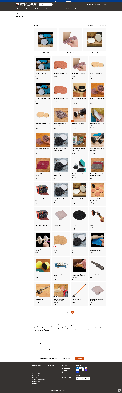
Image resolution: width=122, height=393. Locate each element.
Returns (34, 371)
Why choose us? (50, 370)
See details (68, 1)
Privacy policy (50, 371)
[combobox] (46, 4)
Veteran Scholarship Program (38, 379)
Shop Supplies (49, 9)
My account (34, 383)
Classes (76, 9)
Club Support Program (37, 375)
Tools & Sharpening (38, 9)
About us (49, 368)
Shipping (34, 370)
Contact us (34, 368)
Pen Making (20, 9)
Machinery (58, 9)
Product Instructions (36, 381)
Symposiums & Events (37, 373)
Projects (28, 9)
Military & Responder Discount (38, 377)
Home (17, 13)
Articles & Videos (85, 9)
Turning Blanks (68, 9)
